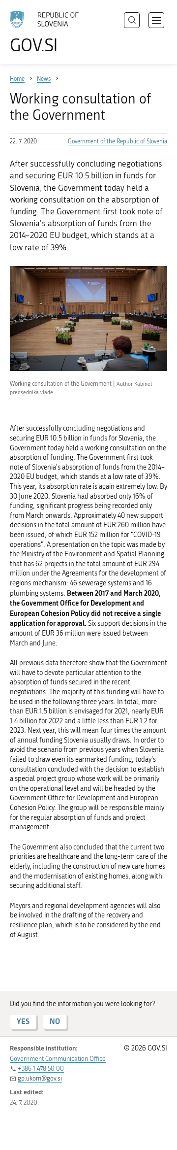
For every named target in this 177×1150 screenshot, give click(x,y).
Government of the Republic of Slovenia (117, 141)
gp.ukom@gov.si (40, 1078)
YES (23, 1021)
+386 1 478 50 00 (41, 1068)
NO (55, 1021)
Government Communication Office (58, 1058)
